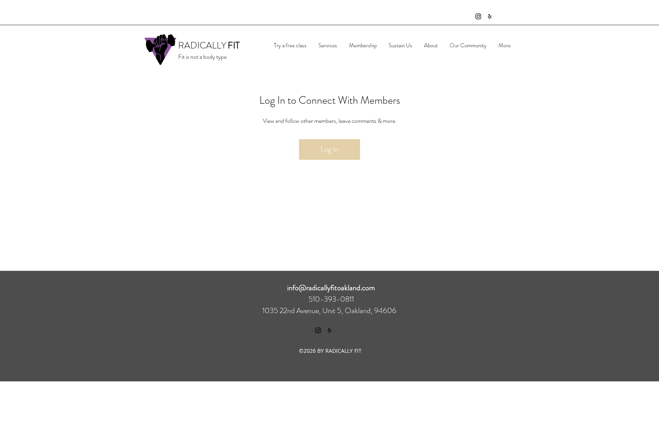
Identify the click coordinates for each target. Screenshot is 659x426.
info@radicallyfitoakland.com (331, 287)
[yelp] (489, 16)
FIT (233, 45)
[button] (327, 45)
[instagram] (478, 16)
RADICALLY (202, 45)
